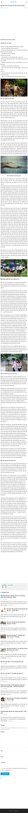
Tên (2, 750)
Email (2, 756)
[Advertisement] (14, 23)
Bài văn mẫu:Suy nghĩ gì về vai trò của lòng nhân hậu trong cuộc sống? (13, 596)
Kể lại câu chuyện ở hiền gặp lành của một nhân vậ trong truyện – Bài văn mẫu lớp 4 (13, 685)
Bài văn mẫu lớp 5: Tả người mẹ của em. (12, 673)
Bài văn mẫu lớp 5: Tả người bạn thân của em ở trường (16, 636)
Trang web (3, 762)
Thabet (17, 810)
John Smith (10, 585)
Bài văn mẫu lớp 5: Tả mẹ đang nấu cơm (12, 661)
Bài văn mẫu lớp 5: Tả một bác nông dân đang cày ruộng (17, 649)
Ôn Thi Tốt (13, 2)
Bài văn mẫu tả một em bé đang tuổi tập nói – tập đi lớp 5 (17, 609)
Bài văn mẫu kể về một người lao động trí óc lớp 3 (16, 622)
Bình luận (3, 731)
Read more (10, 605)
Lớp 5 (2, 7)
